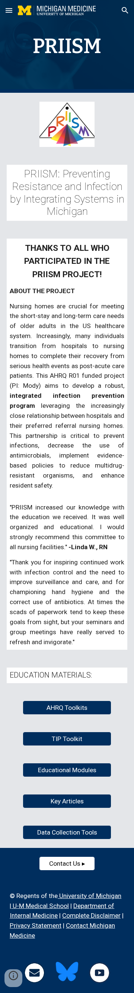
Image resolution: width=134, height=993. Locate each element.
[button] (9, 10)
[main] (67, 46)
